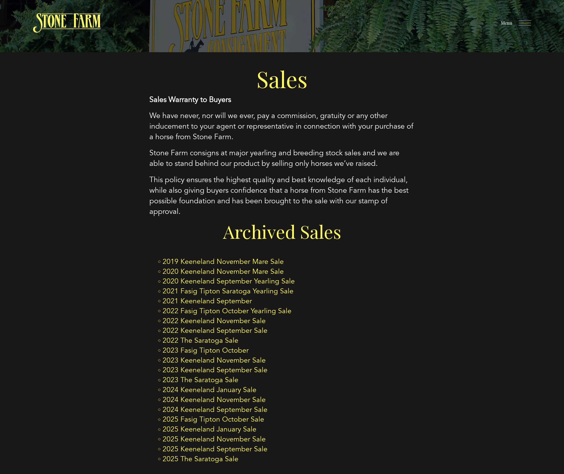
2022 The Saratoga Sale (200, 340)
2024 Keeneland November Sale (214, 400)
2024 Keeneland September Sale (215, 410)
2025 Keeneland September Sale (215, 449)
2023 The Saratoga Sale (200, 380)
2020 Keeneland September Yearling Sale (229, 281)
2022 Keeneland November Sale (214, 321)
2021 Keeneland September (207, 301)
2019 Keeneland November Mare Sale (223, 262)
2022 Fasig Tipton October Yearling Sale (227, 311)
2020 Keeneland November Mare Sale (223, 271)
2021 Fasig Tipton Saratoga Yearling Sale (228, 291)
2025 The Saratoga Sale (200, 459)
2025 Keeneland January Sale (209, 429)
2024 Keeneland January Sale (209, 390)
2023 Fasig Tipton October (206, 350)
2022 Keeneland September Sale (215, 330)
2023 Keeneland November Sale (214, 360)
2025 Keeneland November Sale (214, 439)
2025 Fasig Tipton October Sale (213, 419)
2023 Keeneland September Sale (215, 370)
